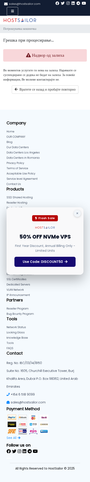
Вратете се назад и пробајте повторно (47, 89)
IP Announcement (18, 295)
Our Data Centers (18, 147)
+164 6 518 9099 (23, 394)
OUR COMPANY (16, 137)
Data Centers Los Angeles (23, 152)
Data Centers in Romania (23, 158)
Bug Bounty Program (20, 314)
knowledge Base (17, 338)
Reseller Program (18, 308)
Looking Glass (16, 332)
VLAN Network (15, 290)
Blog (9, 142)
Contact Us (14, 184)
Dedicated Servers (18, 284)
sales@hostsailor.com (28, 402)
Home (10, 131)
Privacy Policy (15, 163)
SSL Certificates (16, 279)
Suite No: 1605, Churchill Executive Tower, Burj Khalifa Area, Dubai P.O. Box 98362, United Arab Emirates (42, 379)
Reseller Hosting (17, 202)
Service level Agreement (22, 179)
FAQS (10, 348)
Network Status (16, 327)
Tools (10, 343)
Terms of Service (17, 168)
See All (11, 438)
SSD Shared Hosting (20, 197)
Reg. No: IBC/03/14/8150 (24, 363)
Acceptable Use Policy (21, 173)
